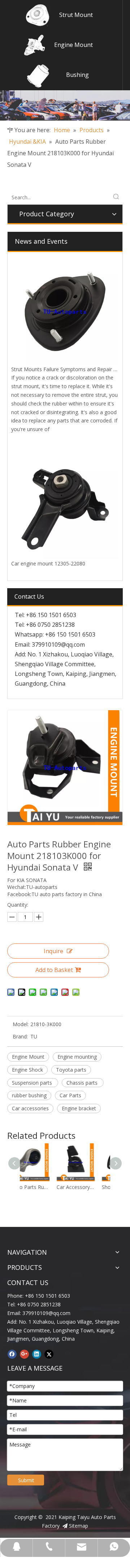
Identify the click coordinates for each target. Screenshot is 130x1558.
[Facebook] (12, 1354)
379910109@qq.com (58, 644)
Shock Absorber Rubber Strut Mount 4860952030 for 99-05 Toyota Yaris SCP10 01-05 (90, 1187)
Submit (26, 1480)
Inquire (53, 951)
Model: (21, 1024)
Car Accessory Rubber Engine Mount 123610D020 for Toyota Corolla (45, 1187)
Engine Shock (27, 1069)
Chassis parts (82, 1082)
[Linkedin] (36, 1354)
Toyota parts (71, 1069)
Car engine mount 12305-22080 (48, 563)
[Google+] (24, 1354)
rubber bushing (29, 1095)
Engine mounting (77, 1056)
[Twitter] (48, 1354)
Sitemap (78, 1525)
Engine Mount (73, 45)
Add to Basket (54, 970)
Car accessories (30, 1108)
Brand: (20, 1036)
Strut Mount (76, 15)
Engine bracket (79, 1108)
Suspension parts (32, 1082)
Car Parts (70, 1095)
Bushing (77, 75)
